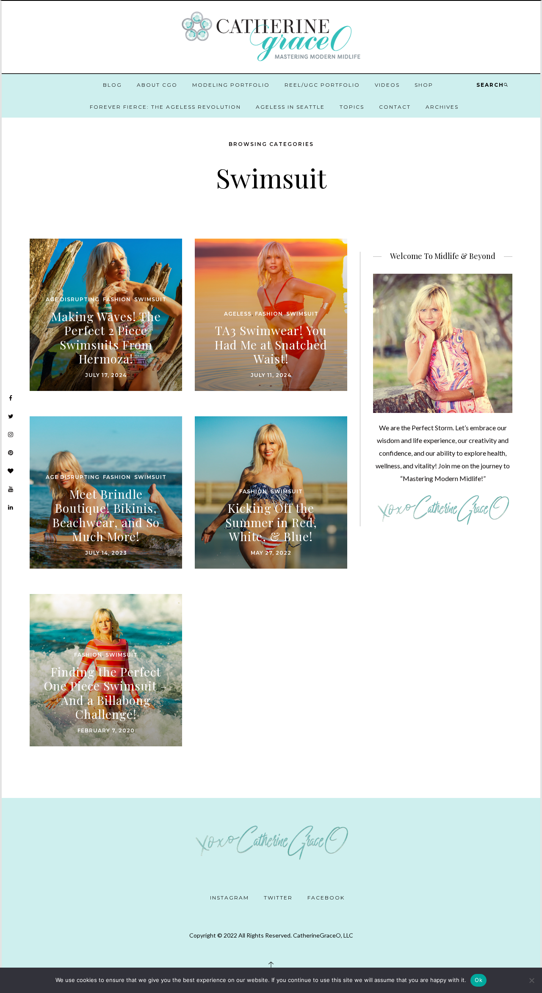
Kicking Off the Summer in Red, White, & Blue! (271, 522)
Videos (387, 85)
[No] (531, 980)
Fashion (117, 299)
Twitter (278, 897)
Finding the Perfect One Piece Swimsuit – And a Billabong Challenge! (106, 693)
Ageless (238, 314)
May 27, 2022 (271, 553)
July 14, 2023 (106, 553)
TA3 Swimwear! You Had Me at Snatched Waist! (271, 344)
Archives (442, 107)
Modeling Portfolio (231, 85)
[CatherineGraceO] (271, 38)
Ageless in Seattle (290, 107)
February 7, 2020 (106, 730)
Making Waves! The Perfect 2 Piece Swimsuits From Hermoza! (106, 337)
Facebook (326, 897)
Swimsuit (150, 299)
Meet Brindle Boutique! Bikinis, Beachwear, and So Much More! (106, 515)
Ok (478, 979)
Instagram (229, 897)
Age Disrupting (73, 299)
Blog (112, 85)
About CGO (157, 85)
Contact (395, 107)
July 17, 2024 (106, 375)
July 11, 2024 (271, 375)
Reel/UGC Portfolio (322, 85)
